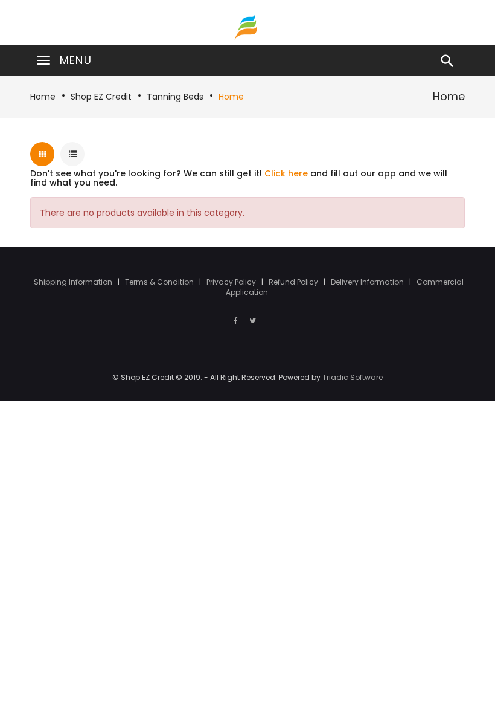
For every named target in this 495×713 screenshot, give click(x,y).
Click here (286, 173)
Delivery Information (368, 282)
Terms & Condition (160, 282)
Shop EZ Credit (101, 97)
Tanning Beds (175, 97)
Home (43, 97)
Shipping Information (74, 282)
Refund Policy (294, 282)
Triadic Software (352, 377)
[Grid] (42, 154)
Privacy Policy (232, 282)
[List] (72, 154)
